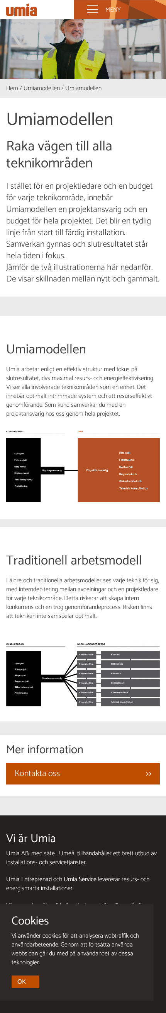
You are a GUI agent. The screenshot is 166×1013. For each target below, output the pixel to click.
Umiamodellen (42, 88)
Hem (12, 88)
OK (21, 982)
